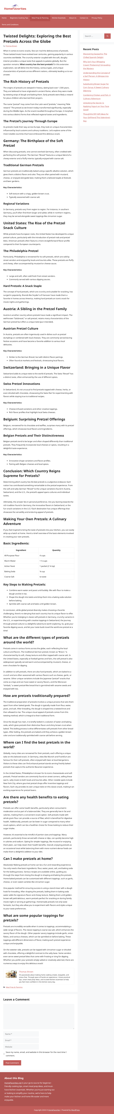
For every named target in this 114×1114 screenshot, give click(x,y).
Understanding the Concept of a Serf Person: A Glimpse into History (96, 76)
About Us (72, 18)
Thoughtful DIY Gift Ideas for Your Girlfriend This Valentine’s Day (96, 117)
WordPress (75, 1110)
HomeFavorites (54, 1110)
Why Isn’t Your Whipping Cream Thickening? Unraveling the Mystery (96, 65)
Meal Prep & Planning (40, 18)
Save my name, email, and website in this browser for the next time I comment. (36, 1054)
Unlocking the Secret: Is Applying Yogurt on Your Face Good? (96, 106)
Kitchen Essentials (59, 18)
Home (4, 18)
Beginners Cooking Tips (19, 18)
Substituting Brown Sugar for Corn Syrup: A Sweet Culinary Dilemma (96, 87)
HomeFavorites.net (13, 1083)
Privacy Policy (97, 18)
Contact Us (84, 18)
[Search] (107, 36)
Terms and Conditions (10, 24)
